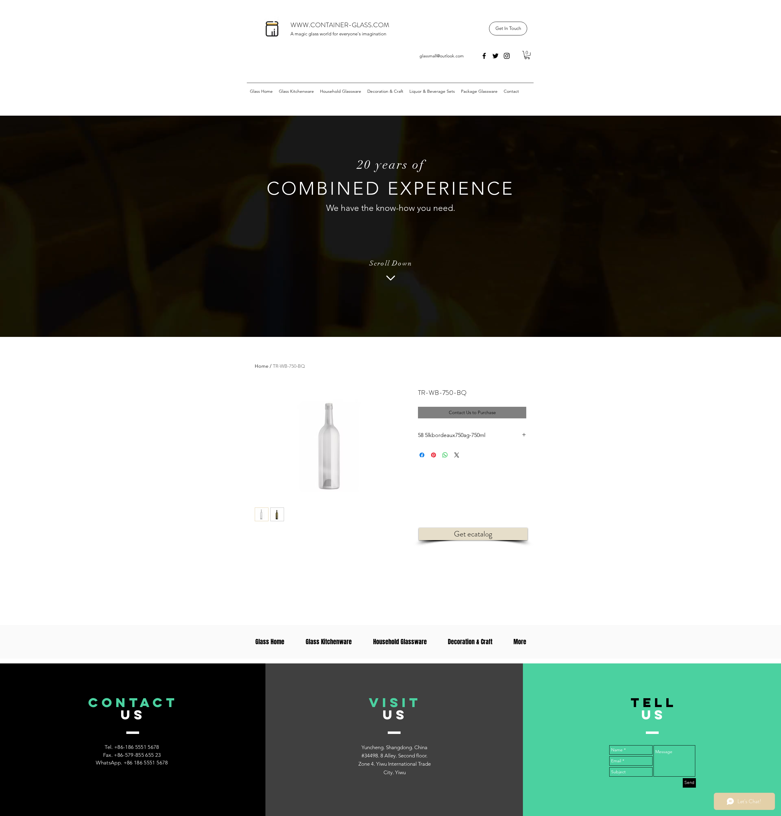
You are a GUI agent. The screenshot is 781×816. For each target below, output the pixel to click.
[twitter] (495, 56)
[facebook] (484, 56)
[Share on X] (456, 455)
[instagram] (507, 56)
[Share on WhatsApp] (445, 455)
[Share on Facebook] (422, 455)
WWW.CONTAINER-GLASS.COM (339, 25)
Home (261, 366)
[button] (508, 28)
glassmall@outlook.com (441, 56)
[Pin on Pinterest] (433, 455)
